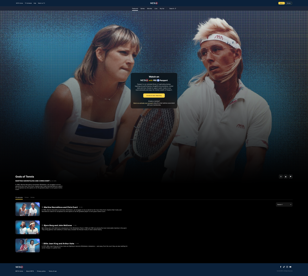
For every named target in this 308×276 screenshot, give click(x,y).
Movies (149, 8)
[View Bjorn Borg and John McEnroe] (27, 227)
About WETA (30, 271)
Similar (32, 197)
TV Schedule (28, 3)
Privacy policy (41, 271)
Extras (27, 197)
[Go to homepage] (154, 3)
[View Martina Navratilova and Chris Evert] (27, 209)
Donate (289, 3)
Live (156, 8)
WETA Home (19, 3)
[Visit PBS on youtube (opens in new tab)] (290, 267)
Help (35, 3)
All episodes (19, 197)
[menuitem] (19, 3)
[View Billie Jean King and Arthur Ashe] (27, 245)
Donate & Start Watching (154, 95)
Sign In (281, 3)
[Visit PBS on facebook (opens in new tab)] (281, 267)
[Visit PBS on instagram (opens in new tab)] (287, 267)
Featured (135, 8)
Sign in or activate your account (143, 103)
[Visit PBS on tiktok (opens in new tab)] (284, 267)
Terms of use (53, 271)
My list (162, 8)
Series (143, 8)
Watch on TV (41, 3)
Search (171, 8)
